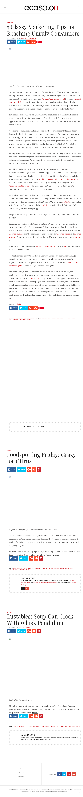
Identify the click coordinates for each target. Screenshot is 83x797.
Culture (10, 23)
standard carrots (35, 278)
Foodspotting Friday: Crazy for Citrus (41, 458)
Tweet (23, 42)
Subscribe (21, 776)
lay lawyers (43, 318)
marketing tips (57, 318)
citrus (25, 568)
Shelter (10, 612)
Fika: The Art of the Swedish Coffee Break (45, 582)
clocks (15, 726)
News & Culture (69, 318)
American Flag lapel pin (19, 186)
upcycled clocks (74, 726)
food (37, 568)
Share (13, 42)
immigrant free (32, 318)
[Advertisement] (45, 400)
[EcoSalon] (41, 7)
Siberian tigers (63, 234)
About (21, 768)
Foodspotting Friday (61, 568)
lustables (33, 726)
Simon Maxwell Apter (28, 38)
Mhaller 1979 (20, 304)
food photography (46, 568)
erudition (45, 205)
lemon (20, 570)
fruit (71, 568)
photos (26, 570)
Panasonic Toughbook (45, 246)
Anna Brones (24, 466)
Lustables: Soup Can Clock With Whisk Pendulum (40, 619)
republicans (13, 319)
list (49, 318)
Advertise (21, 772)
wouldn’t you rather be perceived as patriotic (58, 179)
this (65, 246)
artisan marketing (20, 318)
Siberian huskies (16, 234)
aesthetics (66, 202)
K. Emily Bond (25, 627)
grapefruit (13, 570)
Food (8, 450)
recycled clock (43, 726)
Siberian (76, 237)
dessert (31, 568)
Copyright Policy (20, 780)
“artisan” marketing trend (53, 99)
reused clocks (55, 726)
